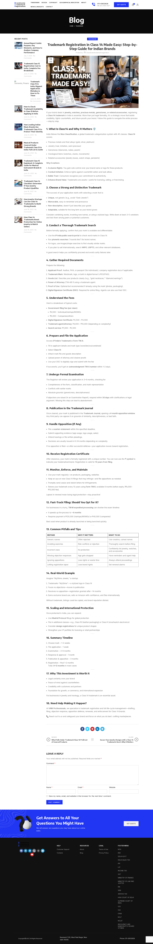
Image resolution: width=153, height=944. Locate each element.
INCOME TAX (122, 871)
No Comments (35, 101)
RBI (119, 887)
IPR (119, 863)
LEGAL (101, 846)
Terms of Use (103, 849)
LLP (119, 867)
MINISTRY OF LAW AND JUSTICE (126, 882)
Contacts (60, 853)
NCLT (120, 917)
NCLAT (120, 921)
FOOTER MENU (123, 846)
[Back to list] (92, 739)
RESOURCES (84, 846)
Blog (81, 853)
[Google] (34, 851)
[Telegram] (43, 851)
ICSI (119, 906)
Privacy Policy (104, 853)
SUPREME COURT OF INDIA (125, 902)
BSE (119, 853)
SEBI (119, 890)
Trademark (79, 26)
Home (71, 26)
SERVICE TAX (122, 894)
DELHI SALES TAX (124, 860)
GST (119, 874)
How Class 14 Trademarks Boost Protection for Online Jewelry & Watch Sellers (33, 222)
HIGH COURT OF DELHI (126, 897)
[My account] (138, 5)
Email (80, 787)
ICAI (119, 910)
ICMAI (120, 913)
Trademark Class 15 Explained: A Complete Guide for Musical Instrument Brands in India (33, 165)
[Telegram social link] (102, 729)
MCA (119, 849)
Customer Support (63, 849)
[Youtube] (32, 854)
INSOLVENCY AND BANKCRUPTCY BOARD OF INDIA (126, 926)
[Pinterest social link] (92, 729)
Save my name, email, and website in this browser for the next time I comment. (80, 796)
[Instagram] (38, 851)
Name (49, 787)
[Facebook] (21, 851)
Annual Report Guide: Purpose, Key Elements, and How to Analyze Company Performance (33, 48)
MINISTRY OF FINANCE (126, 878)
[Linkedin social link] (97, 729)
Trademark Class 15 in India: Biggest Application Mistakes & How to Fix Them (36, 89)
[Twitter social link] (87, 729)
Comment (50, 763)
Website (112, 787)
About (82, 849)
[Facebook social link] (82, 729)
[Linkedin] (30, 851)
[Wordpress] (25, 851)
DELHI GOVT (122, 856)
